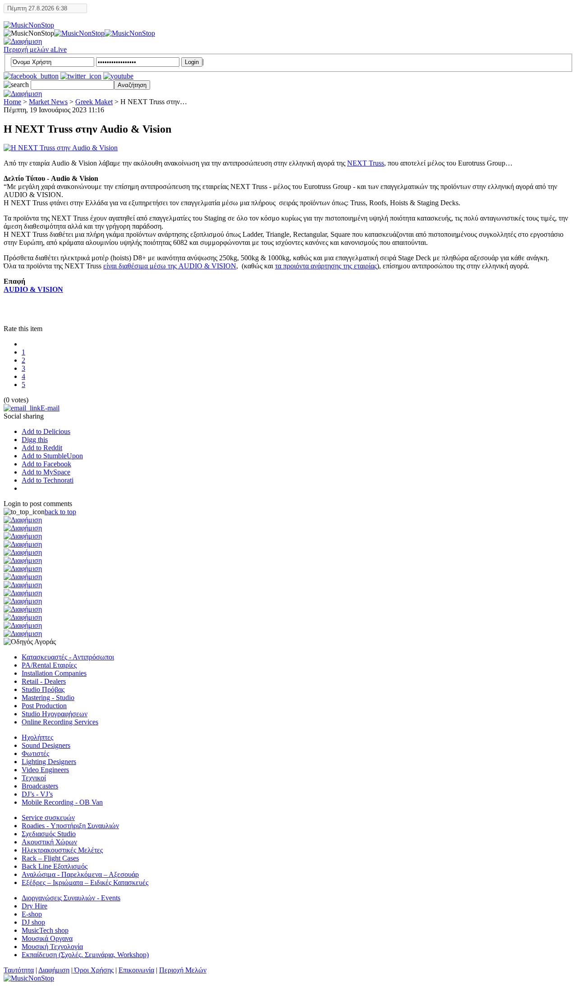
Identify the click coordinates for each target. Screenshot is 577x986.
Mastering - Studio (48, 697)
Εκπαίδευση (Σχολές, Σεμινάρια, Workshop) (85, 954)
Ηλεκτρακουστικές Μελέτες (62, 850)
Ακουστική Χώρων (49, 842)
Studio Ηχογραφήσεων (54, 714)
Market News (48, 102)
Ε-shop (32, 914)
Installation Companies (54, 673)
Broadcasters (40, 786)
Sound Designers (46, 745)
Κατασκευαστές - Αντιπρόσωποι (68, 657)
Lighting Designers (49, 761)
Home (12, 102)
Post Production (44, 706)
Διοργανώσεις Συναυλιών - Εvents (71, 898)
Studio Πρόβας (43, 689)
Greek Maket (94, 102)
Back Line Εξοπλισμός (54, 866)
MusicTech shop (45, 930)
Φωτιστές (35, 753)
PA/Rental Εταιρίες (49, 665)
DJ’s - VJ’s (37, 794)
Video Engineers (45, 770)
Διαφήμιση (53, 970)
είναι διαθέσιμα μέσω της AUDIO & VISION (169, 266)
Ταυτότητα (19, 970)
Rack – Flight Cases (50, 858)
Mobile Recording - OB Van (62, 802)
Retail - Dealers (44, 681)
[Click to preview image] (61, 148)
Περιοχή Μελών (182, 970)
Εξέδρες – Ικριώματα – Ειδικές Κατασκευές (85, 882)
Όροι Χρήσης (93, 970)
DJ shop (33, 922)
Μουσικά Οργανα (47, 938)
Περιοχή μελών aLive (35, 49)
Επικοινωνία (136, 970)
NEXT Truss (365, 163)
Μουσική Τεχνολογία (52, 946)
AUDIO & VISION (33, 289)
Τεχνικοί (34, 778)
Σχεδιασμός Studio (49, 834)
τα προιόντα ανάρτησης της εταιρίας (326, 266)
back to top (60, 512)
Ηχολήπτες (37, 737)
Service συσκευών (48, 817)
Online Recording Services (60, 722)
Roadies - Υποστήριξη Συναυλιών (70, 825)
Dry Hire (34, 906)
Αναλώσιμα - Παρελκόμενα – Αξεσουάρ (80, 874)
